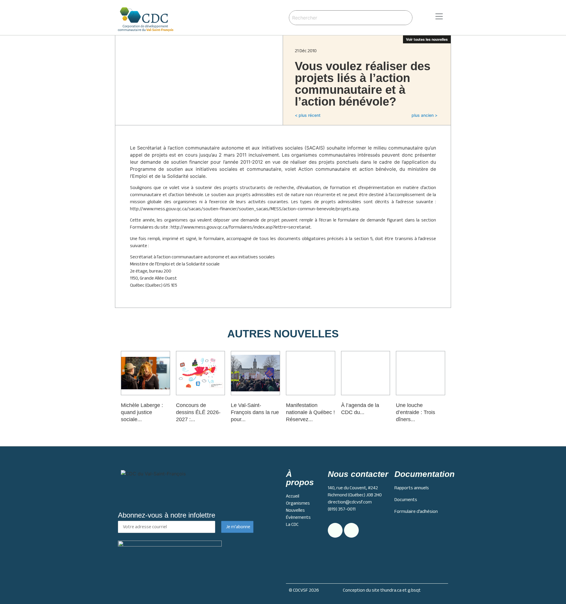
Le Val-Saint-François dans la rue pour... (255, 412)
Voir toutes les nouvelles (427, 39)
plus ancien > (424, 115)
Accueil (292, 496)
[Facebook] (351, 530)
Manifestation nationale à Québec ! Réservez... (310, 412)
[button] (431, 16)
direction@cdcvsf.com (350, 502)
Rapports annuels (411, 487)
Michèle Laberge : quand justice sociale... (142, 412)
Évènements (298, 517)
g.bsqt (414, 590)
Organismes (298, 503)
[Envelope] (335, 530)
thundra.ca (391, 590)
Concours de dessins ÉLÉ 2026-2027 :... (198, 412)
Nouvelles (295, 510)
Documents (405, 499)
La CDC (292, 524)
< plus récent (307, 115)
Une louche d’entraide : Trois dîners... (415, 412)
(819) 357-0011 (342, 509)
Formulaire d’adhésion (416, 511)
